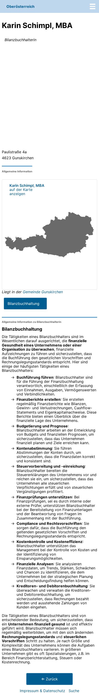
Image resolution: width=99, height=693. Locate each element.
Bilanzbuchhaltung (23, 303)
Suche (74, 690)
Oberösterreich (20, 6)
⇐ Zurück (49, 679)
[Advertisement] (49, 96)
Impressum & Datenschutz (42, 690)
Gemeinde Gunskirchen (43, 292)
